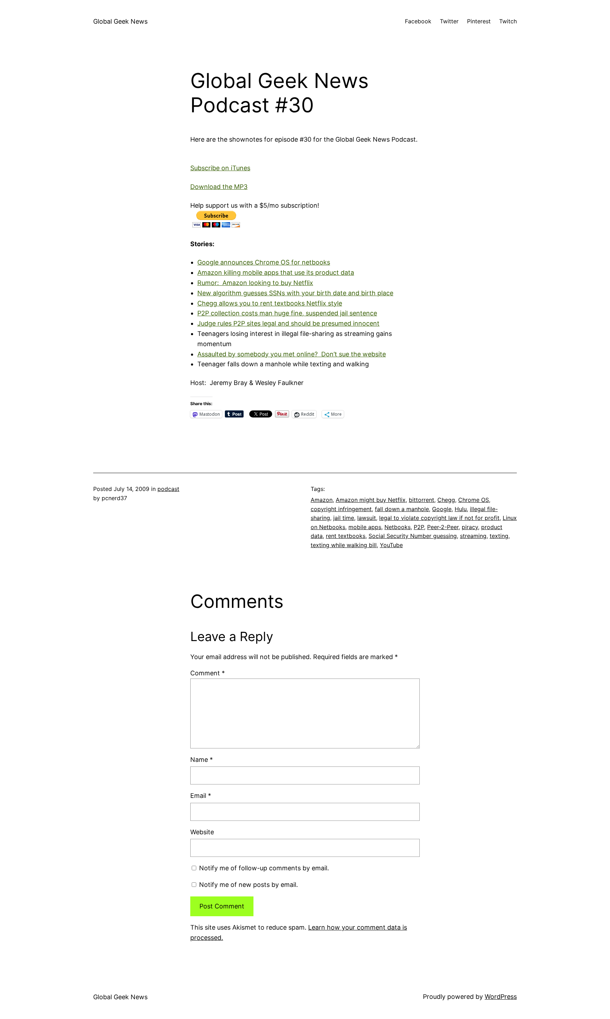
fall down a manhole (402, 509)
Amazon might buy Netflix (371, 499)
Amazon (322, 499)
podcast (168, 488)
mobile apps (364, 527)
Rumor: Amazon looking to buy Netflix (255, 282)
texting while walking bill (344, 545)
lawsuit (366, 517)
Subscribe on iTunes (220, 168)
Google (441, 509)
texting (499, 535)
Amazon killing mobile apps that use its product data (275, 272)
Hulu (461, 509)
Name (201, 759)
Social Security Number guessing (413, 535)
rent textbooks (345, 535)
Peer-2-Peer (443, 527)
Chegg (446, 499)
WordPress (501, 996)
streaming (473, 535)
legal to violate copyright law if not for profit (439, 517)
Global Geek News (120, 21)
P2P (419, 527)
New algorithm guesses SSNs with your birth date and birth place (295, 293)
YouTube (391, 545)
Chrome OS (473, 499)
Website (202, 832)
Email (200, 795)
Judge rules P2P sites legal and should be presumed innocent (288, 323)
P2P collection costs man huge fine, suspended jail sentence (287, 313)
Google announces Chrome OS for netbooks (263, 262)
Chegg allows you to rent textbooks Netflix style (269, 303)
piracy (470, 527)
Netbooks (397, 527)
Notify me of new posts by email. (248, 884)
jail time (343, 517)
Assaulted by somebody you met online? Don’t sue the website (291, 354)
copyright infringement (341, 509)
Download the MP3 (218, 186)
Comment (207, 673)
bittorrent (421, 499)
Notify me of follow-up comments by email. (264, 868)
